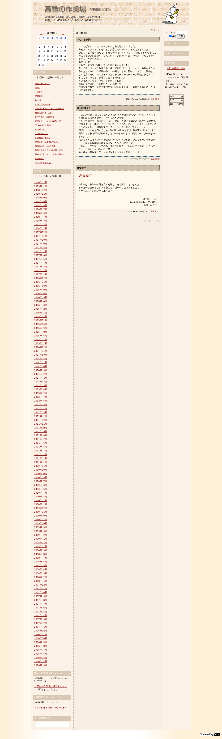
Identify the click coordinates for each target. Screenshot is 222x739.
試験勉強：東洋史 (42, 138)
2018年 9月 (40, 201)
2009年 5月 (40, 527)
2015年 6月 (40, 335)
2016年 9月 (40, 289)
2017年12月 (40, 232)
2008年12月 (40, 542)
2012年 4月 (40, 408)
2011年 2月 (40, 458)
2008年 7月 (40, 558)
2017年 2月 (40, 270)
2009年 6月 (40, 523)
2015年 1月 (40, 343)
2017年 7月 (40, 251)
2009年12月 (40, 508)
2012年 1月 (40, 416)
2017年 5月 (40, 259)
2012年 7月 (40, 397)
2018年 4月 (40, 217)
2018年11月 (40, 194)
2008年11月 (40, 546)
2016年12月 (40, 278)
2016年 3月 (40, 305)
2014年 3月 (40, 370)
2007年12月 (40, 584)
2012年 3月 (40, 412)
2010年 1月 (40, 504)
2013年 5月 (40, 385)
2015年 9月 (40, 328)
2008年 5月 (40, 565)
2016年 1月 (40, 312)
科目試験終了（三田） (44, 113)
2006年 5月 (40, 657)
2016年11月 (40, 282)
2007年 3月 (40, 619)
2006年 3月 (40, 665)
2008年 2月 (40, 577)
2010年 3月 (40, 496)
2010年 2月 (40, 500)
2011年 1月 (40, 462)
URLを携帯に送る (176, 68)
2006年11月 (40, 634)
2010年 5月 (40, 489)
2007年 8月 (40, 600)
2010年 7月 (40, 481)
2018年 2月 (40, 224)
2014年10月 (40, 354)
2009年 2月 (40, 535)
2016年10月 (40, 286)
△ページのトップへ (151, 221)
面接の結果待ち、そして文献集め (49, 109)
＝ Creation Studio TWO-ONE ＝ (50, 707)
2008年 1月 (40, 581)
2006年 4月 (40, 661)
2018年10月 (40, 197)
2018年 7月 (40, 209)
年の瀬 (38, 100)
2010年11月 (40, 466)
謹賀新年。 (40, 96)
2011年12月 (40, 420)
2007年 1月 (40, 627)
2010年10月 (40, 469)
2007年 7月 (40, 604)
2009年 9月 (40, 515)
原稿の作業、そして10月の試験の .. (50, 154)
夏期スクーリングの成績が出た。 (49, 121)
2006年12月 (40, 630)
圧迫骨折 (39, 92)
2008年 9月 (40, 550)
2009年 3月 (40, 531)
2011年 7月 (40, 439)
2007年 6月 (40, 607)
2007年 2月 (40, 623)
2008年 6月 (40, 561)
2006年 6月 (40, 653)
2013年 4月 (40, 389)
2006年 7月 (40, 649)
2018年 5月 (40, 213)
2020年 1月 (40, 182)
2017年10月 (40, 239)
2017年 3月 (40, 266)
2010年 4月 (40, 493)
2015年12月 (40, 316)
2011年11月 (40, 423)
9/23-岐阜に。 (41, 129)
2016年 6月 (40, 293)
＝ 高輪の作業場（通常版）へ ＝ (50, 686)
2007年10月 (40, 592)
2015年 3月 (40, 339)
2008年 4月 (40, 569)
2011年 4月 (40, 450)
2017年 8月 (40, 247)
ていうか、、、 (41, 134)
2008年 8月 (40, 554)
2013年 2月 (40, 393)
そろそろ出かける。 (43, 163)
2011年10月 (40, 427)
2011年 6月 (40, 443)
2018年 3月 (40, 220)
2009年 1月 (40, 538)
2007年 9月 (40, 596)
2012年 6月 (40, 400)
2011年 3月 (40, 454)
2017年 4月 (40, 263)
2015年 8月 (40, 332)
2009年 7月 (40, 519)
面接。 (38, 88)
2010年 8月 (40, 477)
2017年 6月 (40, 255)
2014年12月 (40, 347)
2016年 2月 (40, 308)
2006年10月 (40, 638)
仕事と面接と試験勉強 (44, 117)
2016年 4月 (40, 301)
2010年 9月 (40, 473)
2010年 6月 (40, 485)
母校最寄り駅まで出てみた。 (47, 142)
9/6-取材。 (39, 158)
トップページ (153, 30)
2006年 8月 (40, 646)
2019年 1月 (40, 186)
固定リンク (155, 99)
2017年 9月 (40, 243)
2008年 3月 (40, 573)
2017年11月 (40, 236)
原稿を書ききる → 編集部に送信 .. (49, 150)
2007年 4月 (40, 615)
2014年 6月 (40, 366)
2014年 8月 (40, 358)
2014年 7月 (40, 362)
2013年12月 (40, 381)
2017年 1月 (40, 274)
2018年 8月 (40, 205)
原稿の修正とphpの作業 (45, 146)
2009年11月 (40, 512)
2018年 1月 (40, 228)
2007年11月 (40, 588)
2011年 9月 (40, 431)
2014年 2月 (40, 374)
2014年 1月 (40, 378)
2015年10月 (40, 324)
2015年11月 (40, 320)
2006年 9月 (40, 642)
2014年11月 (40, 351)
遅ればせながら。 (42, 84)
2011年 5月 (40, 446)
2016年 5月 (40, 297)
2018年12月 (40, 190)
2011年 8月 (40, 435)
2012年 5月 (40, 404)
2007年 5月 (40, 611)
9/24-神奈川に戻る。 (44, 125)
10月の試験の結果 (42, 104)
